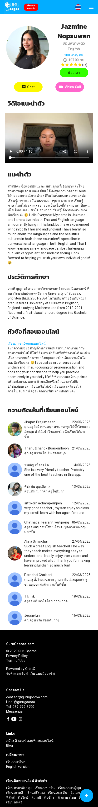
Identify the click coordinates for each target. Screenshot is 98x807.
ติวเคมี (36, 797)
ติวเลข (75, 793)
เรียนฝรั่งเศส (36, 793)
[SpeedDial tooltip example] (86, 795)
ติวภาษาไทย (67, 797)
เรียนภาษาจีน (45, 788)
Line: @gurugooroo (20, 702)
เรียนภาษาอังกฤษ (19, 788)
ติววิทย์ (23, 797)
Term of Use (16, 661)
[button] (78, 7)
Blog (9, 745)
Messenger (15, 711)
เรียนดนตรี (14, 802)
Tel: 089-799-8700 (20, 707)
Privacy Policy (17, 656)
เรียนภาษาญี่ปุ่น (69, 788)
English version (17, 767)
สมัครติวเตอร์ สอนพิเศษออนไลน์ (30, 741)
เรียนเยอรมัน (58, 793)
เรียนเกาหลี (15, 793)
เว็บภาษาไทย (16, 762)
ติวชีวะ (49, 797)
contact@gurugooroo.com (27, 697)
